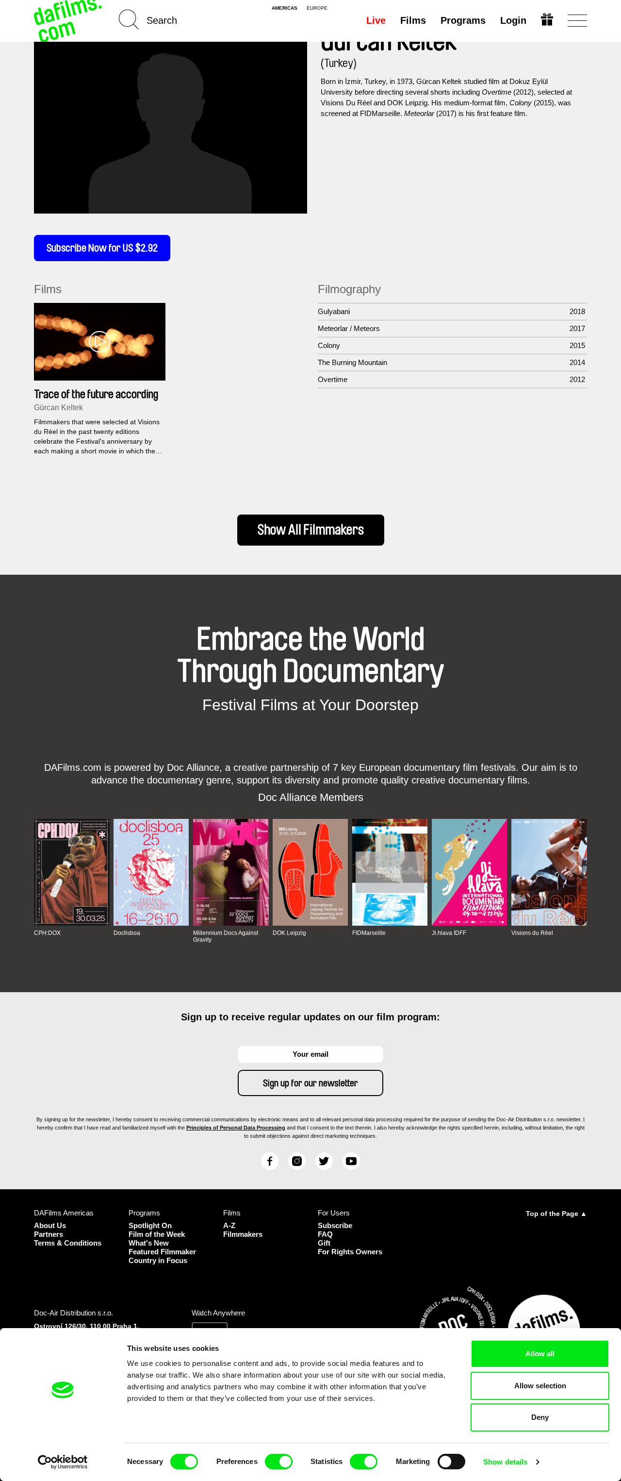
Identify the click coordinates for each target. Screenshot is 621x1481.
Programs (463, 20)
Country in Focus (158, 1260)
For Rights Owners (350, 1252)
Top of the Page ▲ (556, 1213)
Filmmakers (242, 1234)
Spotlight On (150, 1225)
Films (413, 20)
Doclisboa (127, 933)
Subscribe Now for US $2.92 (102, 248)
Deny (540, 1417)
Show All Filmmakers (311, 530)
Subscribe (335, 1225)
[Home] (69, 20)
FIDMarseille (369, 933)
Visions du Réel (532, 933)
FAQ (325, 1234)
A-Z (229, 1225)
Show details (505, 1462)
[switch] (279, 1461)
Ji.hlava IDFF (449, 933)
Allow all (540, 1353)
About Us (50, 1225)
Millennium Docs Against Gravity (225, 936)
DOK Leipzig (289, 933)
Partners (48, 1234)
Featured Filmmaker (162, 1252)
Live (376, 20)
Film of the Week (157, 1234)
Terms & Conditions (67, 1243)
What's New (149, 1243)
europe (317, 8)
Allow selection (540, 1385)
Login (513, 20)
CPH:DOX (47, 933)
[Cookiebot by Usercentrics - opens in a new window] (62, 1462)
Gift (324, 1243)
